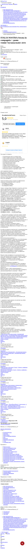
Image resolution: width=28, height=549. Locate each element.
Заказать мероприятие (6, 429)
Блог (4, 437)
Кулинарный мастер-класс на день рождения (14, 15)
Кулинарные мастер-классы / (10, 32)
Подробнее (3, 348)
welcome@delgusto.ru (5, 424)
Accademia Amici (7, 442)
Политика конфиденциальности (10, 470)
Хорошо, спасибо (4, 484)
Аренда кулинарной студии (9, 12)
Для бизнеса (6, 512)
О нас (4, 441)
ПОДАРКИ (6, 488)
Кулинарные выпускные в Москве (11, 454)
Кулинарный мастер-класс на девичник (12, 457)
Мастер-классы (6, 446)
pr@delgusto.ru (13, 266)
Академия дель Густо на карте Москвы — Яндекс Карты (14, 152)
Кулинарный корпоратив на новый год (12, 18)
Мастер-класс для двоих (21, 12)
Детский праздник (7, 13)
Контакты (5, 438)
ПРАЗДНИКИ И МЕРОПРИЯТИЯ (11, 10)
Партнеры (5, 433)
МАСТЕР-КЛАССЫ (8, 9)
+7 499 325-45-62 (4, 4)
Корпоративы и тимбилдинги (20, 19)
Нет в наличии (4, 67)
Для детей (5, 514)
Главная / (5, 30)
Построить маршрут (6, 2)
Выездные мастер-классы (14, 14)
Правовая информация (8, 439)
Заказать (11, 4)
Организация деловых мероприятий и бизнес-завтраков (13, 16)
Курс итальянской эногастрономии (9, 26)
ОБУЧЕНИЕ (4, 25)
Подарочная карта (7, 432)
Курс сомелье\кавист (22, 26)
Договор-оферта (7, 472)
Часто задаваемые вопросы (9, 436)
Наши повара (6, 435)
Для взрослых (6, 511)
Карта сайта (6, 474)
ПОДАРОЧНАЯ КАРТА (9, 23)
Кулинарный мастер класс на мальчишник (13, 456)
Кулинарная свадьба (8, 20)
